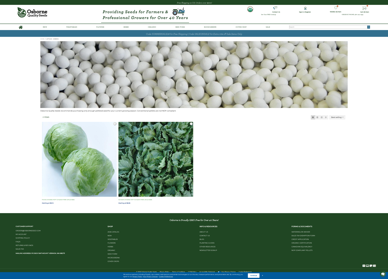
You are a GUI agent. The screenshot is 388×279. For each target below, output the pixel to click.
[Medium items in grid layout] (313, 117)
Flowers (100, 27)
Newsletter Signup (208, 250)
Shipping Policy (23, 238)
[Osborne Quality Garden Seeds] (32, 12)
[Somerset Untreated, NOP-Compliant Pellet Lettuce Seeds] (155, 159)
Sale (268, 27)
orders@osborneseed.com (28, 231)
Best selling (336, 117)
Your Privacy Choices (150, 276)
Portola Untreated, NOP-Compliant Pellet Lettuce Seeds (58, 199)
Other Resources (207, 247)
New (45, 27)
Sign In (301, 12)
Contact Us (205, 236)
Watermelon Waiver (301, 232)
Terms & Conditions (178, 272)
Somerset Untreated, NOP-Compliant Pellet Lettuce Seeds (135, 199)
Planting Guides (207, 243)
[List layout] (326, 117)
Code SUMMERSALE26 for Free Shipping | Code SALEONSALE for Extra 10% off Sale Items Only (194, 34)
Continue (253, 275)
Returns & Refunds (24, 245)
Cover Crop (241, 27)
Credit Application (300, 239)
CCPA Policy (192, 272)
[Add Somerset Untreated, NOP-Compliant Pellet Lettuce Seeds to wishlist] (191, 123)
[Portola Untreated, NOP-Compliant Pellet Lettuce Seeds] (79, 159)
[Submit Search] (368, 27)
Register (308, 12)
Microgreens (210, 27)
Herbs (126, 27)
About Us (204, 232)
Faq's (18, 242)
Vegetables (71, 27)
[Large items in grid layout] (317, 117)
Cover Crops (113, 261)
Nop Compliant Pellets (302, 250)
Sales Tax (20, 249)
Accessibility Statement (207, 272)
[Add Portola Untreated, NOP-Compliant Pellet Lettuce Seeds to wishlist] (114, 123)
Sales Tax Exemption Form (303, 236)
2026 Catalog (113, 232)
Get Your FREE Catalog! (268, 14)
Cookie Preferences (166, 276)
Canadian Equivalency (302, 247)
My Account (21, 234)
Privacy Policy (137, 276)
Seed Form (180, 27)
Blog (202, 239)
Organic (152, 27)
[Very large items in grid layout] (321, 117)
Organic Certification (302, 243)
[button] (383, 274)
